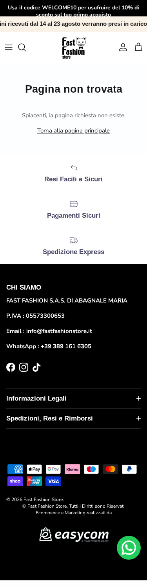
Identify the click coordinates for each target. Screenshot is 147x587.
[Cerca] (25, 47)
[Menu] (8, 47)
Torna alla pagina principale (73, 130)
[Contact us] (129, 548)
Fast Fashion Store (43, 499)
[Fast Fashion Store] (73, 47)
